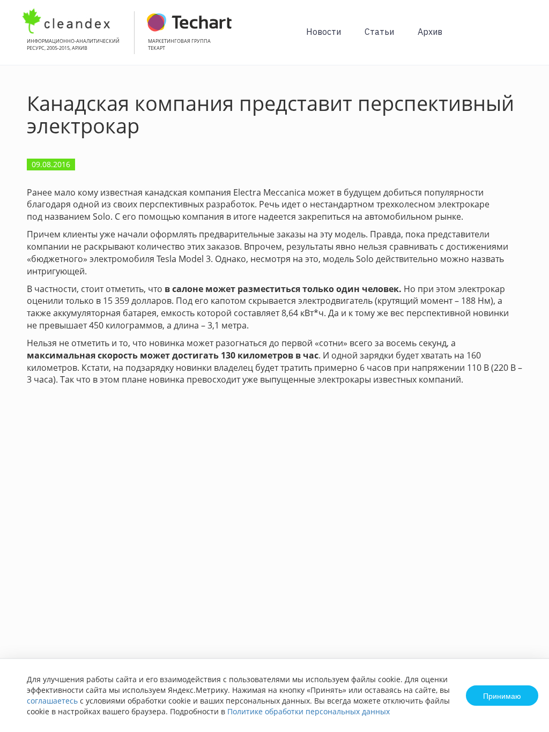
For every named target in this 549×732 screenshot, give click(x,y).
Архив (430, 31)
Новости (323, 31)
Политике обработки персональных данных (308, 711)
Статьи (379, 31)
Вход (524, 38)
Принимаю (502, 695)
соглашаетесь (52, 701)
